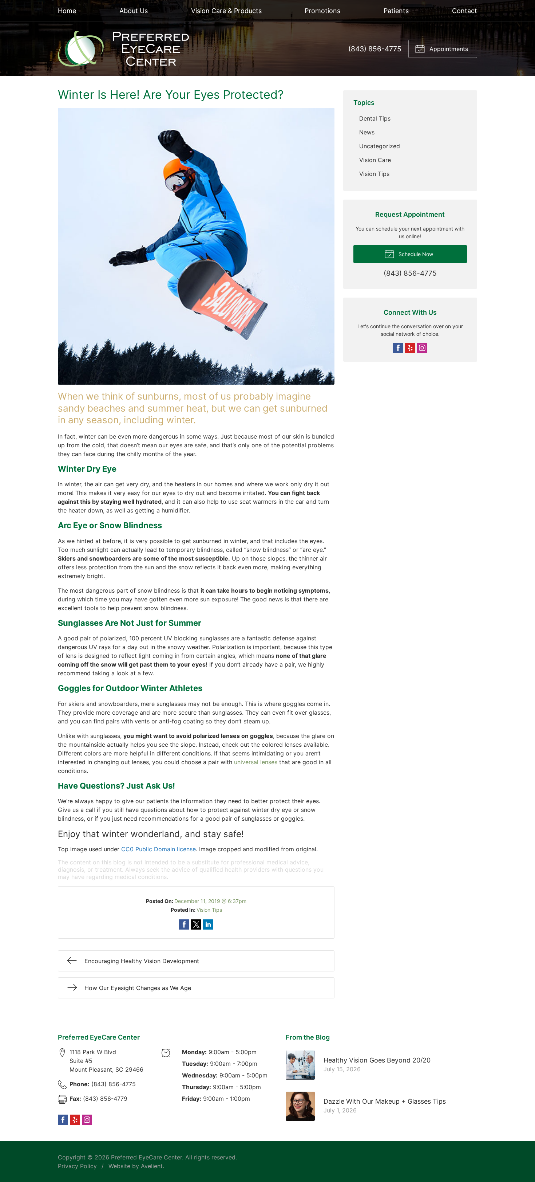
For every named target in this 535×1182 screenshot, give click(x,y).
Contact (464, 11)
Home (67, 11)
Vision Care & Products (226, 11)
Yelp (410, 348)
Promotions (322, 11)
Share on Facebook (184, 924)
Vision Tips (209, 910)
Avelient (152, 1166)
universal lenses (255, 762)
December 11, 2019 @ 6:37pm (210, 901)
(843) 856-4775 (374, 48)
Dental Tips (375, 118)
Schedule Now (415, 254)
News (366, 132)
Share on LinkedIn (208, 924)
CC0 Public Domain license (158, 849)
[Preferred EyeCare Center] (123, 49)
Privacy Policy (77, 1166)
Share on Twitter (196, 924)
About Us (133, 11)
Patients (396, 11)
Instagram (422, 348)
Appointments (448, 48)
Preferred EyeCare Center (146, 1157)
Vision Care (375, 160)
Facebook (398, 348)
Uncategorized (379, 146)
